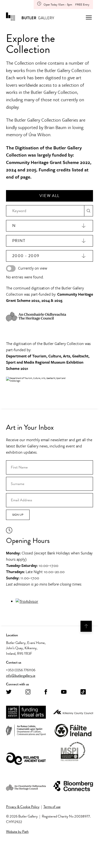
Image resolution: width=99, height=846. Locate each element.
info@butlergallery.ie (20, 675)
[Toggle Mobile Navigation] (89, 17)
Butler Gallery (30, 17)
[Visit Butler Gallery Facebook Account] (45, 692)
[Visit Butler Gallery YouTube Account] (64, 692)
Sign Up (17, 515)
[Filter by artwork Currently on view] (11, 268)
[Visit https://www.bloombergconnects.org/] (73, 786)
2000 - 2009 (25, 256)
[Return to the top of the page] (86, 626)
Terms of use (52, 806)
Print (18, 241)
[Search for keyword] (88, 210)
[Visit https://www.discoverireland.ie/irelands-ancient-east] (26, 758)
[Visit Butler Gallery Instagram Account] (28, 692)
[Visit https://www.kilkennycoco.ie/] (73, 712)
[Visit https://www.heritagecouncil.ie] (26, 786)
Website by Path (17, 831)
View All (49, 196)
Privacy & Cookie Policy (22, 806)
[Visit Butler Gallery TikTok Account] (83, 692)
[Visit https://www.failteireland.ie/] (73, 731)
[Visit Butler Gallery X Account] (9, 692)
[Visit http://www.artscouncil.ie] (26, 712)
